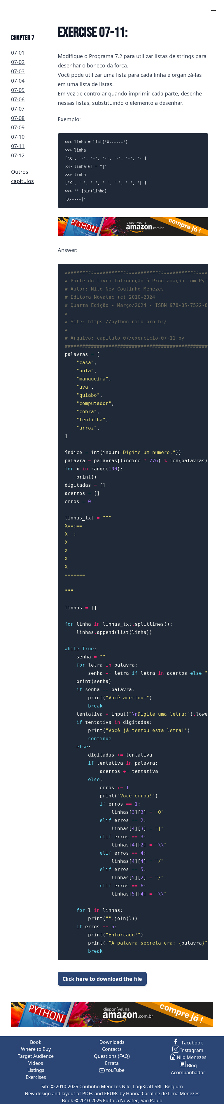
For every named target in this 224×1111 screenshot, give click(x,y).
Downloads (112, 1042)
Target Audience (36, 1056)
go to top (212, 1107)
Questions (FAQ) (112, 1056)
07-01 (17, 52)
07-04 (17, 80)
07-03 (17, 71)
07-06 (17, 99)
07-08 (17, 117)
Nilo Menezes (191, 1057)
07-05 (17, 89)
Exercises (36, 1077)
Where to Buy (36, 1049)
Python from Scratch (34, 10)
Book (35, 1042)
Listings (35, 1070)
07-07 (17, 108)
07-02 (17, 61)
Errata (112, 1063)
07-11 (17, 145)
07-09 (17, 127)
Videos (35, 1063)
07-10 (17, 136)
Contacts (112, 1049)
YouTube (115, 1070)
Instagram (191, 1050)
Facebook (192, 1042)
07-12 (17, 155)
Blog (192, 1065)
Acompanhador (188, 1072)
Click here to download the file (102, 978)
